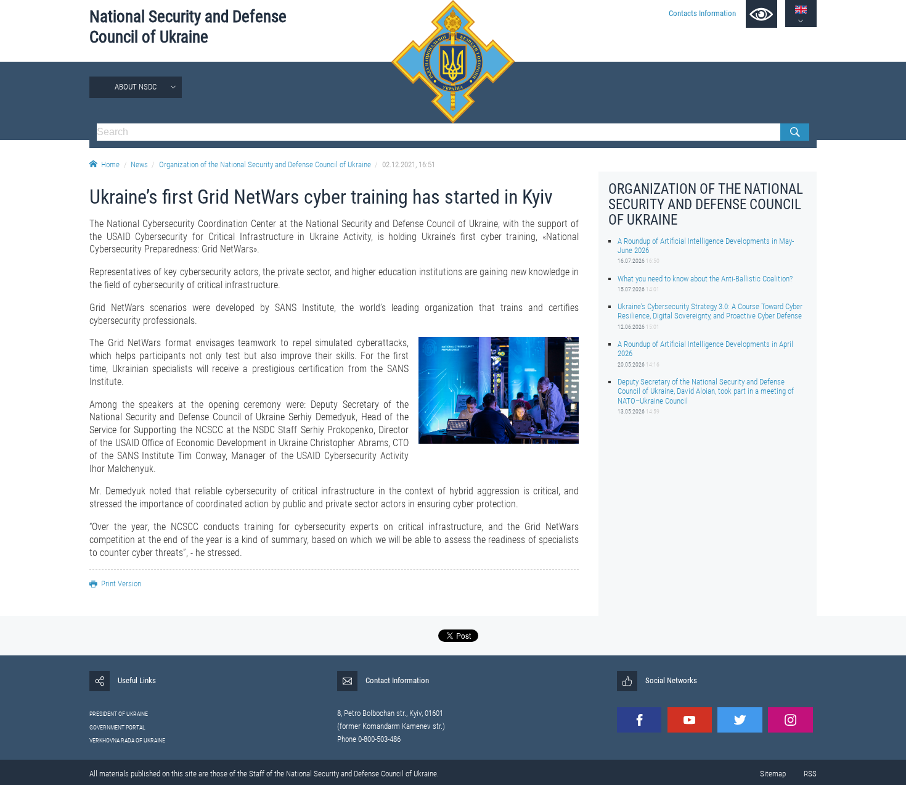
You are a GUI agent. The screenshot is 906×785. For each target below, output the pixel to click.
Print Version (121, 583)
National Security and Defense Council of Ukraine (188, 27)
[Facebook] (639, 720)
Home (110, 164)
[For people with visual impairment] (761, 14)
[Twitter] (739, 720)
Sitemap (773, 773)
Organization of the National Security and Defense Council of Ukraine (265, 164)
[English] (801, 9)
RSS (810, 773)
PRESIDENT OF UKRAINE (118, 714)
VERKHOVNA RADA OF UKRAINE (127, 740)
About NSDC (136, 86)
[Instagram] (790, 720)
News (139, 164)
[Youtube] (689, 720)
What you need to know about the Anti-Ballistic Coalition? (705, 278)
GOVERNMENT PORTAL (117, 727)
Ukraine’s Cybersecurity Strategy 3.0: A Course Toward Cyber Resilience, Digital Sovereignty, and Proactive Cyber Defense (710, 311)
